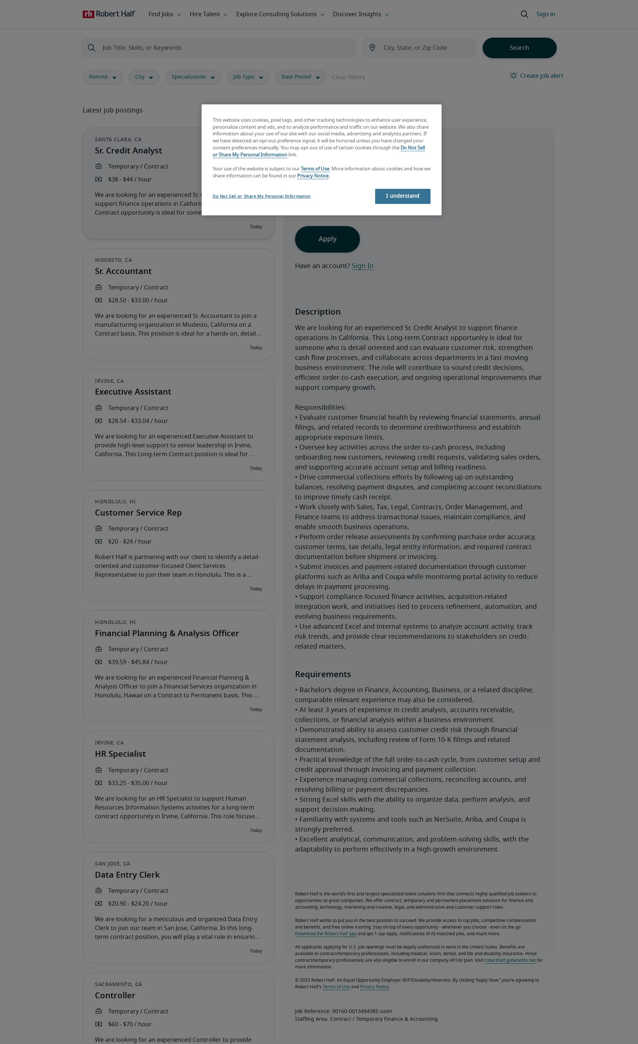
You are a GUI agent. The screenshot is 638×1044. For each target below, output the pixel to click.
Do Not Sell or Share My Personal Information (262, 196)
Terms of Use (315, 169)
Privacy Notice (313, 176)
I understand (402, 196)
